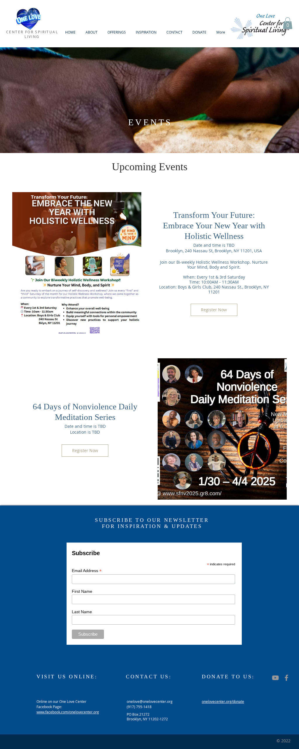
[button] (91, 32)
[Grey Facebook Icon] (286, 678)
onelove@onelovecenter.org (150, 701)
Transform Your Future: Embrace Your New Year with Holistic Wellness (214, 225)
